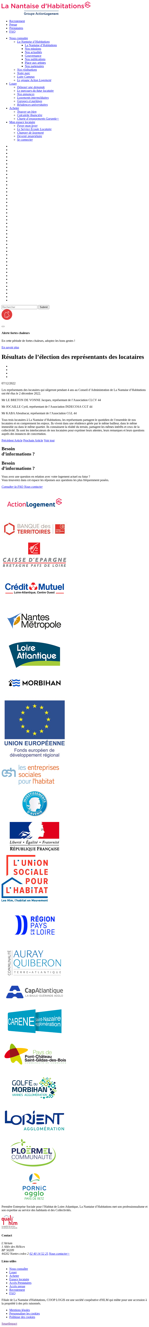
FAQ (12, 31)
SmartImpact (9, 1323)
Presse (13, 24)
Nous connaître (18, 1268)
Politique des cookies (22, 1317)
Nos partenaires (34, 66)
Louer (13, 1272)
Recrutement (17, 21)
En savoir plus (10, 347)
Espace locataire (19, 1279)
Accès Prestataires (20, 1282)
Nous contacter (59, 1253)
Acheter (14, 1275)
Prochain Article (33, 440)
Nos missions (33, 48)
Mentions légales (19, 1310)
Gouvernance (33, 55)
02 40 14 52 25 (38, 1253)
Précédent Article (12, 440)
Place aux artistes (35, 62)
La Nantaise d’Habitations (41, 45)
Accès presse (17, 1286)
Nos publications (35, 59)
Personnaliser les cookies (24, 1313)
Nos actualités (33, 52)
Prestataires (16, 28)
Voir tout (49, 440)
